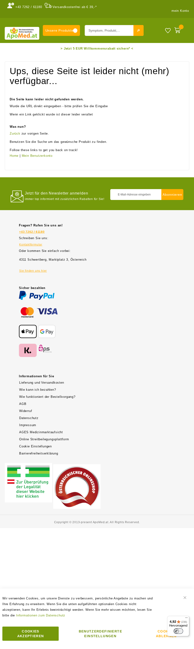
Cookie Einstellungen (35, 446)
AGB (22, 404)
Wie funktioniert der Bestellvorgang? (47, 397)
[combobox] (114, 30)
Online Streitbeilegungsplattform (44, 439)
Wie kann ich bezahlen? (37, 389)
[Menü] (186, 619)
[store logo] (22, 33)
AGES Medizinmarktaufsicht (41, 432)
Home (14, 155)
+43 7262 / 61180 (28, 7)
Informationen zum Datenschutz (40, 615)
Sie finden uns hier (33, 270)
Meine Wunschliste (168, 30)
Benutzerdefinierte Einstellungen (100, 633)
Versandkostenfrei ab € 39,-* (75, 7)
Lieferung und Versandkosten (41, 382)
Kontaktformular (30, 244)
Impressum (27, 425)
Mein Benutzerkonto (37, 155)
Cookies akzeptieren (30, 633)
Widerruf (25, 411)
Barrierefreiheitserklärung (38, 453)
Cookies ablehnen (166, 633)
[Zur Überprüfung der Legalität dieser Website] (28, 465)
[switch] (178, 631)
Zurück (15, 133)
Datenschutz (29, 418)
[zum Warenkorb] (180, 29)
